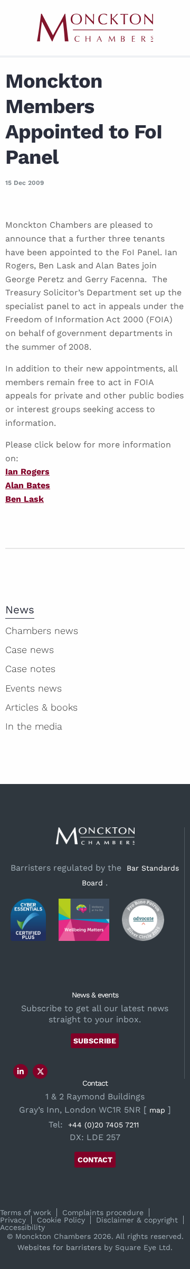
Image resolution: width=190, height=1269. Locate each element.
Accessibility (22, 1227)
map (157, 1110)
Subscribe (94, 1041)
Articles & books (41, 707)
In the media (33, 726)
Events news (33, 688)
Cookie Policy (61, 1220)
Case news (29, 649)
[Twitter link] (41, 1071)
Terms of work (25, 1212)
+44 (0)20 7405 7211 (103, 1125)
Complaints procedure (103, 1212)
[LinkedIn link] (21, 1071)
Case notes (30, 668)
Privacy (13, 1220)
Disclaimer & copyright (137, 1220)
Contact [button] (95, 1159)
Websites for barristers (59, 1247)
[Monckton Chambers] (95, 27)
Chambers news (41, 630)
